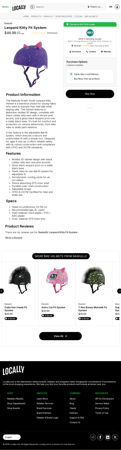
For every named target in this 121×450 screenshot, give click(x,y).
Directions (76, 52)
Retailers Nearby (15, 398)
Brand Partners (44, 413)
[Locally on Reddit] (93, 437)
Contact (92, 52)
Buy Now (90, 94)
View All (58, 336)
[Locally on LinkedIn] (108, 437)
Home (26, 16)
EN (110, 6)
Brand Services (44, 408)
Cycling (78, 16)
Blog (72, 403)
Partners (74, 413)
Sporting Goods (63, 16)
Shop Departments (16, 403)
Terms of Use (101, 413)
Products (36, 16)
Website (107, 52)
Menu (5, 7)
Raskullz (48, 16)
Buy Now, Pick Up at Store (87, 78)
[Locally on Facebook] (100, 437)
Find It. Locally (97, 6)
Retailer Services (45, 403)
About (72, 398)
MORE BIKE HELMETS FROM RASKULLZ (61, 256)
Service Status (102, 403)
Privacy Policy (102, 408)
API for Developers (104, 398)
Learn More (42, 398)
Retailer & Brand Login (47, 417)
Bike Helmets (91, 16)
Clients (73, 408)
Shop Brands (13, 408)
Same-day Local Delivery (86, 74)
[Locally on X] (115, 437)
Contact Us (75, 422)
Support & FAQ (77, 417)
